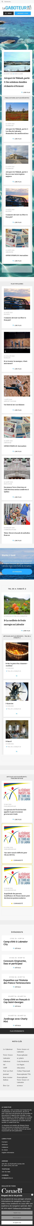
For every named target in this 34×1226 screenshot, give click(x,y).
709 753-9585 (6, 1172)
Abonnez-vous (22, 13)
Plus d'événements (17, 1031)
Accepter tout (17, 1222)
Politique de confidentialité (22, 1208)
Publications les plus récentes (17, 98)
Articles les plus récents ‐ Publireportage (17, 777)
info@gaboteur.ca (7, 1178)
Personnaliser (17, 1218)
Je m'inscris (17, 572)
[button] (8, 13)
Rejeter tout (17, 1213)
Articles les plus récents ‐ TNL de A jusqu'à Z (17, 637)
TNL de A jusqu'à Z (17, 589)
